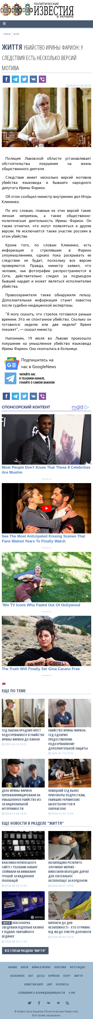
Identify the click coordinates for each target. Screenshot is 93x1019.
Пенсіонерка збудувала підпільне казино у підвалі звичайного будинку (23, 929)
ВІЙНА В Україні (41, 967)
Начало (12, 967)
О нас (72, 993)
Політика (60, 967)
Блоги (24, 967)
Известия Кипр (33, 984)
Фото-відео (77, 967)
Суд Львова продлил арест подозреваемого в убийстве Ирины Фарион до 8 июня (23, 734)
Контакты (62, 984)
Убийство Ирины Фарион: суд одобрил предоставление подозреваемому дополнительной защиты (68, 739)
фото (6, 923)
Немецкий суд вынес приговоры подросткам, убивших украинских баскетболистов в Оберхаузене (67, 799)
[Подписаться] (31, 363)
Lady (49, 984)
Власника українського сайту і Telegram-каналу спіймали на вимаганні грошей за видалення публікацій (19, 871)
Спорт (67, 976)
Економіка (17, 976)
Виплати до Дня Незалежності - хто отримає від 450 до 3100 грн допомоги (69, 927)
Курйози (53, 976)
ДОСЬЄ (41, 976)
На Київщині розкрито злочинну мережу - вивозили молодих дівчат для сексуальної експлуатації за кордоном (68, 871)
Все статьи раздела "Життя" (25, 950)
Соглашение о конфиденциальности (41, 993)
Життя (12, 47)
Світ (30, 976)
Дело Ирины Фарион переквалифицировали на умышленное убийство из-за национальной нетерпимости (22, 799)
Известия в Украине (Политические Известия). (48, 1011)
